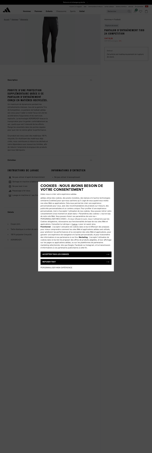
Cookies (74, 224)
